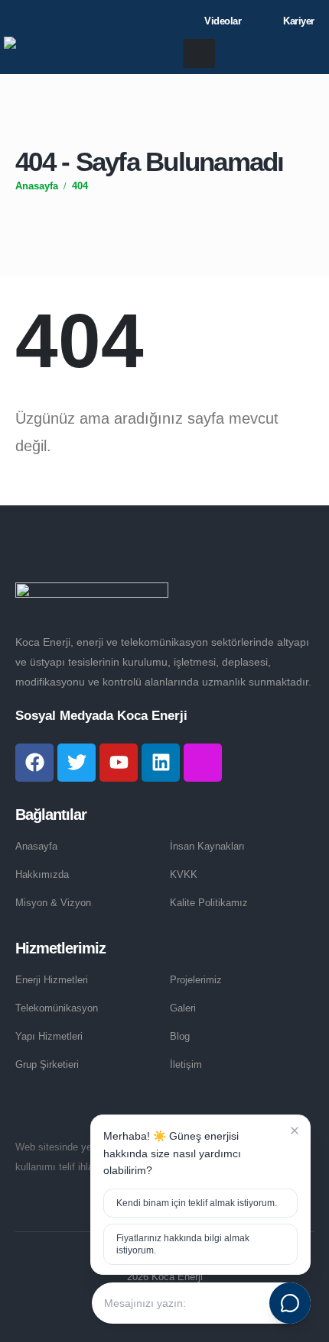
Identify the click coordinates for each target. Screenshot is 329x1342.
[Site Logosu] (88, 54)
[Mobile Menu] (199, 53)
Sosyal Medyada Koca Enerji (101, 715)
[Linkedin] (161, 763)
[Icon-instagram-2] (203, 763)
